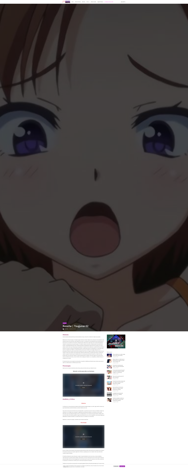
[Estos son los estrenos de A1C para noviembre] (109, 377)
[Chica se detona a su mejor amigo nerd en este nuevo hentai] (109, 355)
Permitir (83, 387)
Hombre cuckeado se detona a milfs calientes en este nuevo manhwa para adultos (118, 399)
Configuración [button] (116, 466)
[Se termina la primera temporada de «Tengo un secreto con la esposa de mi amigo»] (109, 383)
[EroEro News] (66, 1)
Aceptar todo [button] (122, 466)
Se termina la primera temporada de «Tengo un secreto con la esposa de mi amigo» (119, 382)
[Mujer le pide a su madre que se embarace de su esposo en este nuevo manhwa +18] (109, 361)
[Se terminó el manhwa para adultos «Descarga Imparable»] (109, 366)
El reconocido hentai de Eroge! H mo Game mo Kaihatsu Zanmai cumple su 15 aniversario (119, 371)
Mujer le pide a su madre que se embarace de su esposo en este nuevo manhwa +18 (118, 360)
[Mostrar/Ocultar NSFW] (123, 1)
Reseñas (64, 323)
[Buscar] (124, 1)
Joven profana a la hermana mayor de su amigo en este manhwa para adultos (118, 388)
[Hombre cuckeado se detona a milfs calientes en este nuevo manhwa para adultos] (109, 400)
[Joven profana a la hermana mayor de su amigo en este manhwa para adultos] (109, 389)
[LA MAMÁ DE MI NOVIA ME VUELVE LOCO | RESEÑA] (109, 394)
